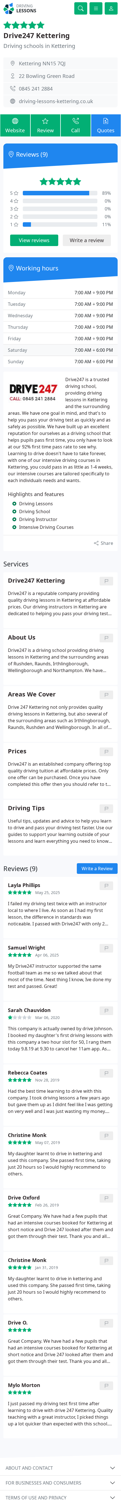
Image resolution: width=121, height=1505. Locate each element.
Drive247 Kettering (36, 35)
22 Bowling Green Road (47, 76)
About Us (21, 637)
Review (45, 130)
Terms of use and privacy (36, 1498)
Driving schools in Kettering (39, 46)
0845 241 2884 (36, 88)
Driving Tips (26, 808)
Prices (17, 751)
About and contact (29, 1468)
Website (15, 130)
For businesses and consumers (43, 1483)
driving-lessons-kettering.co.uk (56, 101)
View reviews (34, 240)
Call (75, 130)
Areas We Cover (32, 694)
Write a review (87, 240)
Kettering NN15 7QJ (42, 63)
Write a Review (97, 868)
